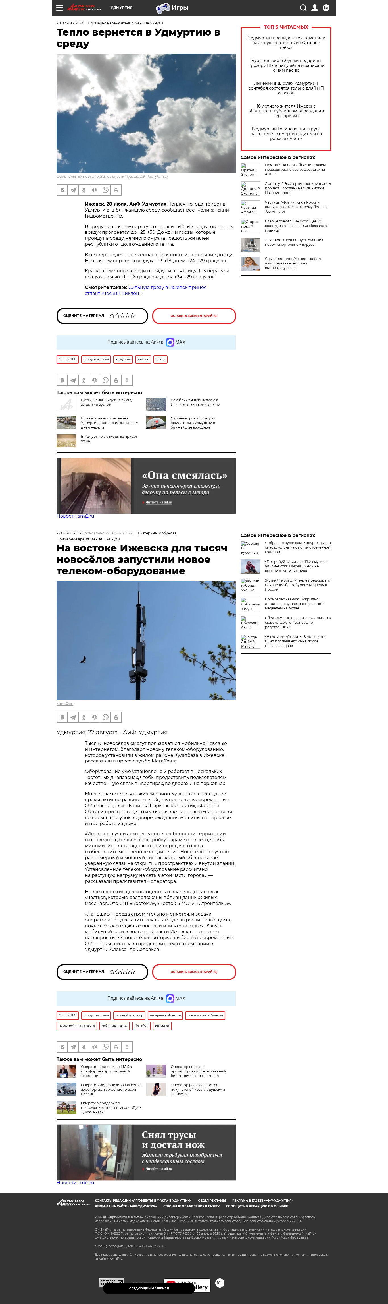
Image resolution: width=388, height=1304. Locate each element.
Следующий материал (149, 1288)
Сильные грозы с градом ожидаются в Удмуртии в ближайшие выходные (193, 422)
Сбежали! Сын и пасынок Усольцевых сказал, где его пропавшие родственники (298, 622)
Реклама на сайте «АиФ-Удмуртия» (126, 1206)
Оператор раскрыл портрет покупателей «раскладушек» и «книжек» (198, 1089)
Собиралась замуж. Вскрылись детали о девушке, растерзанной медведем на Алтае (294, 603)
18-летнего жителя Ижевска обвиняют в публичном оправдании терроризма (286, 111)
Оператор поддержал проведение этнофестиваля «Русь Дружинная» (111, 1107)
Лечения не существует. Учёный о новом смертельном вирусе (294, 242)
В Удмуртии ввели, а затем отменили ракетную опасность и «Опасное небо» (286, 43)
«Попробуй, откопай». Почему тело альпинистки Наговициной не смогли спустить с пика (296, 566)
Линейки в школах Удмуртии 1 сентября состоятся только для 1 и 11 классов (286, 88)
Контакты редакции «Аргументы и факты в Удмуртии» (143, 1200)
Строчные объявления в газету (191, 1206)
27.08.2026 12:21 (70, 533)
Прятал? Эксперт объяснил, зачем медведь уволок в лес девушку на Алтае (295, 169)
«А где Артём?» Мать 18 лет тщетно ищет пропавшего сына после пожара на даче (296, 641)
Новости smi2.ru (75, 516)
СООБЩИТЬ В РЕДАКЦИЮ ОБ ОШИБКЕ (257, 1206)
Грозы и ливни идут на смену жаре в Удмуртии (106, 402)
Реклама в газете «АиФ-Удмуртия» (262, 1200)
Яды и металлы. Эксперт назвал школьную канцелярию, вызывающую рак (293, 263)
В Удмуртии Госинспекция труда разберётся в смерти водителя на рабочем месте (286, 134)
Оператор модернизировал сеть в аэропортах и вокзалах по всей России (111, 1089)
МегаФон (65, 704)
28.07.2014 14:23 (70, 23)
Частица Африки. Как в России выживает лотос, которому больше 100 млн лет (296, 207)
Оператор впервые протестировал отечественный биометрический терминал (198, 1071)
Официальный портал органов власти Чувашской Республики (112, 176)
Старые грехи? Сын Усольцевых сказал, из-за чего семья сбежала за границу (297, 225)
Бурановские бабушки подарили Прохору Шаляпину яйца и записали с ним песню (286, 65)
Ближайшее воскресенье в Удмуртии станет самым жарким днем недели (109, 422)
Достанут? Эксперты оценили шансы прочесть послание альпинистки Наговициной (298, 188)
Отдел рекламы (212, 1200)
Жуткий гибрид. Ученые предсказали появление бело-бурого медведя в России (298, 585)
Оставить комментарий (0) (194, 316)
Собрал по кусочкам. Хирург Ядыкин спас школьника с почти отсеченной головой (298, 547)
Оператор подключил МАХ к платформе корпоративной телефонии (106, 1071)
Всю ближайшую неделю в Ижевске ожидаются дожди (195, 402)
